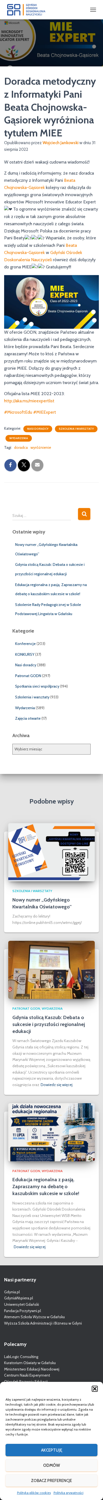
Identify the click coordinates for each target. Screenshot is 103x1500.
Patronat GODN (28, 675)
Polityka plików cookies (34, 1493)
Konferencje (25, 643)
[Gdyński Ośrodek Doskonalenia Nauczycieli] (28, 10)
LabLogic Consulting (21, 1356)
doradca (21, 447)
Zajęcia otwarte (28, 718)
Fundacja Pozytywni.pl (22, 1310)
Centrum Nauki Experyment (27, 1375)
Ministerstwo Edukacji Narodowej (31, 1369)
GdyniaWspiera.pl (18, 1298)
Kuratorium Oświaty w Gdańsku (30, 1362)
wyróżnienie (40, 447)
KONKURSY (24, 654)
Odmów (51, 1465)
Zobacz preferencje (51, 1480)
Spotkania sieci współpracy (37, 686)
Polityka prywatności (68, 1493)
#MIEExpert (44, 412)
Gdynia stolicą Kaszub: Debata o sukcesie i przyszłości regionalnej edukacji (48, 1024)
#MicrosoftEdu (18, 412)
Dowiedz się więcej (57, 1084)
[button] (95, 1389)
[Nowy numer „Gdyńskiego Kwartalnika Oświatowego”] (51, 851)
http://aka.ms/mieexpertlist (29, 400)
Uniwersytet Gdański (21, 1304)
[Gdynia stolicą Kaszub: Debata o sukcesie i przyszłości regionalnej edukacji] (51, 969)
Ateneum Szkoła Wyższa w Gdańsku (34, 1316)
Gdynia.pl (12, 1291)
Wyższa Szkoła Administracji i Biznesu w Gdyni (43, 1323)
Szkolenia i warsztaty (76, 429)
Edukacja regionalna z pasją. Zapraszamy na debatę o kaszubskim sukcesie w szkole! (45, 1186)
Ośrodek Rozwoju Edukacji (26, 1381)
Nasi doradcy (37, 429)
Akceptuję (51, 1450)
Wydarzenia (18, 438)
